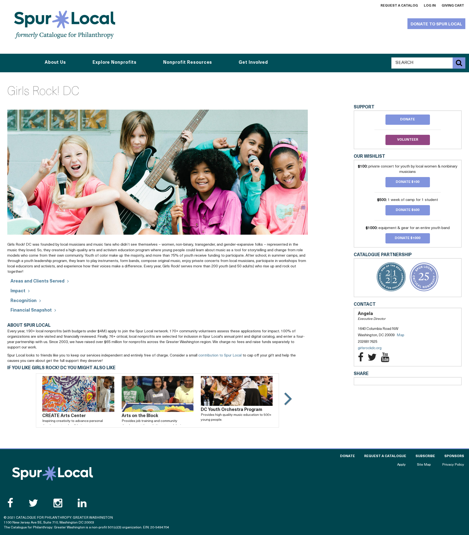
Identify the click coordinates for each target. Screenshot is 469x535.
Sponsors (454, 456)
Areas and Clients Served (37, 281)
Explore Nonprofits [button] (115, 63)
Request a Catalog (399, 6)
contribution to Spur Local (220, 355)
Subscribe (425, 456)
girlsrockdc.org (374, 348)
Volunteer (407, 140)
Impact (18, 291)
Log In (430, 6)
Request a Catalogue (385, 456)
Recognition (24, 301)
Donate (407, 119)
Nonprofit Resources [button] (187, 63)
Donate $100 (407, 182)
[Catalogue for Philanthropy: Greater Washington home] (65, 24)
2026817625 (367, 342)
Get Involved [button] (253, 63)
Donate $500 (407, 210)
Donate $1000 (407, 238)
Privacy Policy (453, 465)
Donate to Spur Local (436, 24)
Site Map (424, 465)
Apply (401, 465)
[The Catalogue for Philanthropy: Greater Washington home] (52, 473)
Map (400, 335)
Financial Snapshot (31, 310)
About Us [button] (55, 63)
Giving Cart (453, 6)
